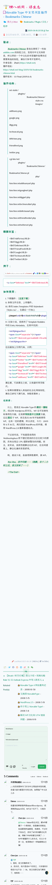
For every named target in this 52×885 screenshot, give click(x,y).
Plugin (37, 22)
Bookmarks (28, 22)
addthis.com (8, 52)
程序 (5, 26)
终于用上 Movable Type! (31, 706)
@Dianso (21, 822)
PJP (14, 860)
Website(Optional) (12, 740)
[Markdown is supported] (7, 766)
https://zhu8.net (27, 63)
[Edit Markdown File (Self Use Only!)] (12, 661)
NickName (9, 729)
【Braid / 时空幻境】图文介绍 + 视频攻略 (25, 675)
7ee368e (44, 661)
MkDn (35, 661)
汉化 (44, 22)
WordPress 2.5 (26, 702)
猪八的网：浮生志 (25, 7)
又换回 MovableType (29, 694)
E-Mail (8, 734)
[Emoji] (11, 766)
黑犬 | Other (12, 22)
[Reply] (46, 782)
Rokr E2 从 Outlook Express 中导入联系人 (22, 680)
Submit (42, 767)
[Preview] (14, 766)
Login (33, 767)
